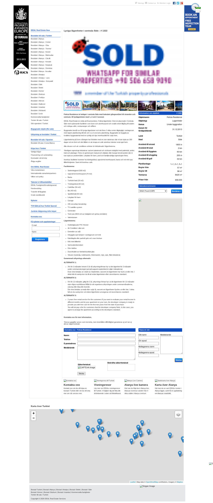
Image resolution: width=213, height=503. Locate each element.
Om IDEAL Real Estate (40, 167)
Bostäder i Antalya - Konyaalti (42, 81)
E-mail (34, 225)
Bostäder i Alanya (37, 39)
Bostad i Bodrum (50, 492)
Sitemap (141, 3)
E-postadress (70, 343)
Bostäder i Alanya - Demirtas (41, 68)
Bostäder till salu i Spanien (42, 140)
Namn (34, 232)
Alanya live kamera (136, 384)
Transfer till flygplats (38, 192)
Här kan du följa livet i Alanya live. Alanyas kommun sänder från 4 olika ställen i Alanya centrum (136, 390)
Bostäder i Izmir (37, 114)
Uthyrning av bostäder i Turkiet (43, 134)
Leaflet (132, 482)
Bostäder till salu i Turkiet (41, 36)
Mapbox (180, 482)
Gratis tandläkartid (38, 195)
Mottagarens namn (146, 346)
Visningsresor (102, 384)
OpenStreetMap (152, 482)
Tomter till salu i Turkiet (39, 120)
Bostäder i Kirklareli (38, 110)
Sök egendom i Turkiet (39, 123)
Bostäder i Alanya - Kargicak (41, 65)
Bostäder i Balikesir (38, 104)
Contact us (152, 3)
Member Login (165, 3)
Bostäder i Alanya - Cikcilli (40, 58)
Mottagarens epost (146, 352)
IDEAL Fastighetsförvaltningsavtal (43, 185)
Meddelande (69, 347)
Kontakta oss (36, 217)
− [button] (34, 418)
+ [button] (34, 413)
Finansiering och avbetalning (41, 155)
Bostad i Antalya (62, 490)
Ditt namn (142, 334)
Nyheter (34, 200)
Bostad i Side (87, 490)
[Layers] (178, 414)
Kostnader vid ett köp (39, 158)
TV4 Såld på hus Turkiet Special (44, 206)
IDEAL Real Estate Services (55, 499)
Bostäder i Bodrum (38, 94)
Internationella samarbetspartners (43, 173)
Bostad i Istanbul (64, 492)
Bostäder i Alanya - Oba (40, 45)
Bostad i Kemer (36, 492)
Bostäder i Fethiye (38, 97)
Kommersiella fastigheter (40, 117)
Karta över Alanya (166, 384)
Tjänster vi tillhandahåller (41, 182)
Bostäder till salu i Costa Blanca (43, 143)
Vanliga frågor (36, 152)
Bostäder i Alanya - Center (41, 42)
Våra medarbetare (38, 170)
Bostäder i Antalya (37, 75)
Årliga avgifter (36, 161)
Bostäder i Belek (37, 88)
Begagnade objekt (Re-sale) (42, 129)
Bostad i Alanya (49, 490)
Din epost (142, 340)
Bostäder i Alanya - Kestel (40, 52)
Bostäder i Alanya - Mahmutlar (42, 55)
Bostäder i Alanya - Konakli (41, 62)
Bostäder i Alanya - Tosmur (41, 49)
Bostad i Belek (75, 490)
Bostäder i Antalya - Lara (40, 78)
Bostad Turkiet (36, 490)
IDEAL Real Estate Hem (40, 30)
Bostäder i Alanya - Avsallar (41, 71)
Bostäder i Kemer (37, 91)
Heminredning (36, 188)
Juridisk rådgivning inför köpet (43, 211)
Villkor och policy (37, 177)
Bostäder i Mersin (37, 101)
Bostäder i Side (36, 84)
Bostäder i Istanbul (38, 107)
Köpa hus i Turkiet (38, 148)
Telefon (67, 339)
